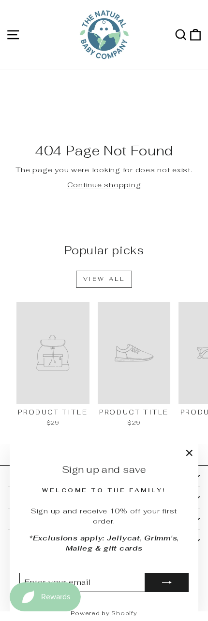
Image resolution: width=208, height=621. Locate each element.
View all (104, 279)
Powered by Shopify (104, 613)
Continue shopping (104, 184)
